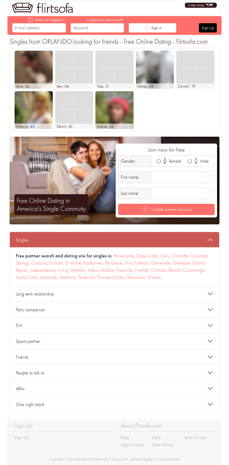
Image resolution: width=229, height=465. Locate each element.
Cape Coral (147, 256)
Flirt (19, 325)
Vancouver (136, 277)
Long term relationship (35, 294)
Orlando (158, 270)
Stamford (67, 277)
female (174, 161)
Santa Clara (26, 277)
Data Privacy (163, 444)
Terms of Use (194, 437)
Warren (154, 277)
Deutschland (77, 459)
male (204, 161)
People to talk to (30, 373)
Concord (39, 263)
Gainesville (161, 263)
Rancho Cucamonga (186, 270)
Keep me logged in (50, 19)
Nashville (124, 270)
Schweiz (118, 459)
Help (156, 437)
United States (169, 459)
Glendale (181, 263)
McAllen (77, 270)
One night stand (30, 404)
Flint (128, 263)
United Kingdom (141, 459)
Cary (164, 256)
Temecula (86, 277)
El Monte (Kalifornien (84, 263)
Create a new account (170, 209)
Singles (22, 240)
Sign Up (208, 27)
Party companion (30, 310)
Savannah (48, 277)
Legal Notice (132, 444)
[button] (201, 5)
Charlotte (180, 256)
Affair (20, 388)
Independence (43, 270)
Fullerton (141, 263)
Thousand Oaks (110, 277)
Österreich (99, 459)
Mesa (93, 270)
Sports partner (28, 341)
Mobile (107, 270)
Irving (63, 270)
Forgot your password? (105, 19)
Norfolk (141, 270)
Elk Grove (113, 263)
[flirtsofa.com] (42, 8)
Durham (56, 263)
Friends (22, 357)
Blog (124, 437)
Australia (56, 459)
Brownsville (124, 256)
